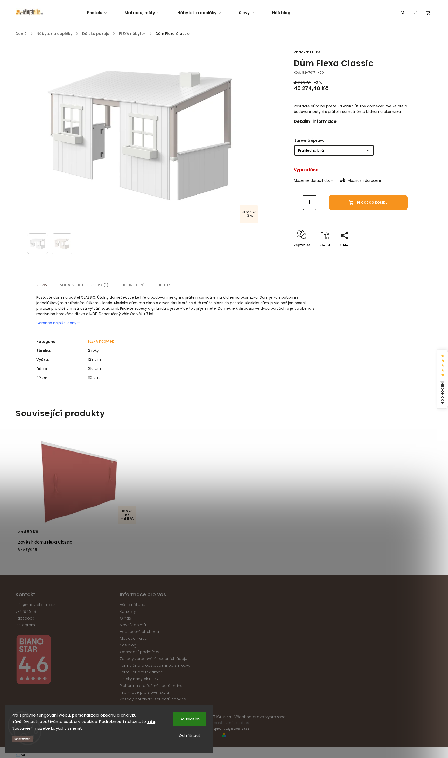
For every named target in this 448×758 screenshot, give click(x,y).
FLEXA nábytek (101, 341)
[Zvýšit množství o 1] (321, 202)
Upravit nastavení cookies (224, 722)
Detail (129, 534)
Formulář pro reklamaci (142, 672)
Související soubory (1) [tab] (84, 285)
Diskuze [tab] (164, 285)
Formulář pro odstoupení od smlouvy (155, 665)
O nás (125, 618)
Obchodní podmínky (139, 652)
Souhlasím (190, 719)
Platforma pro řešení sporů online (151, 685)
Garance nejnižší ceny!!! (58, 322)
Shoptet (215, 729)
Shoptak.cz (241, 729)
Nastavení (22, 738)
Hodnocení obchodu (139, 631)
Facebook (25, 618)
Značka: (307, 52)
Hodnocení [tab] (133, 285)
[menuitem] (101, 13)
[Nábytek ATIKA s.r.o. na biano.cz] (66, 660)
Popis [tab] (41, 285)
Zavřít (390, 254)
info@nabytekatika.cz (35, 604)
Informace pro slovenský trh (146, 692)
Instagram (25, 625)
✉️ (18, 755)
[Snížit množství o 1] (297, 202)
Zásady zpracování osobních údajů (153, 658)
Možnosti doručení (364, 180)
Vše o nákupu (132, 604)
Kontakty (128, 611)
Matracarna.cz (133, 638)
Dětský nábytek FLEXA (139, 678)
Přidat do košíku (372, 202)
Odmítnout (189, 735)
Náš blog (128, 645)
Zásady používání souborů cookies (153, 699)
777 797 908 (26, 611)
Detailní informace (315, 121)
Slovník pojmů (133, 625)
